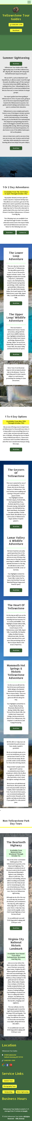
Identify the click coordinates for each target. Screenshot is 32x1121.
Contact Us (22, 232)
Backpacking (8, 1092)
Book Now (16, 63)
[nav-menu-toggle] (29, 2)
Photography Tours (10, 1086)
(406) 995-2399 (17, 24)
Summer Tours (8, 1081)
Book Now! (16, 30)
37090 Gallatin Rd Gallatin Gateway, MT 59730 (13, 1056)
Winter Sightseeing (22, 1092)
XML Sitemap (20, 1118)
